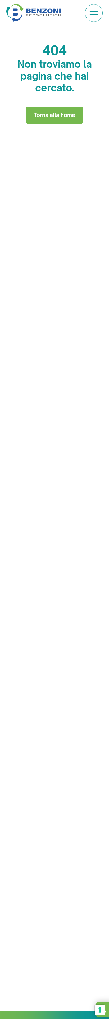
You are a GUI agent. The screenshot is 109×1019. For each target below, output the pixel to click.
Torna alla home (54, 115)
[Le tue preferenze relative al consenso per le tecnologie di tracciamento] (100, 1010)
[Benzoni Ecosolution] (33, 13)
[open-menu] (94, 13)
